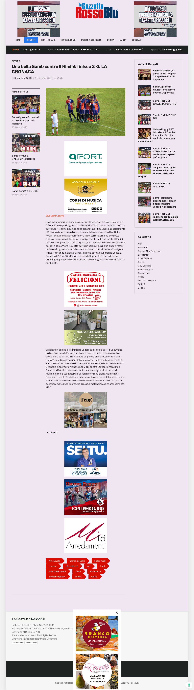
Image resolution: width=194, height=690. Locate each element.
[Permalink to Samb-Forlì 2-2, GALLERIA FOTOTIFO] (26, 143)
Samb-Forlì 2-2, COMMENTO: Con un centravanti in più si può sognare (164, 153)
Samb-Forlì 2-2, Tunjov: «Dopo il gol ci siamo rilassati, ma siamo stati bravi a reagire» (157, 170)
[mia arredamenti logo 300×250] (85, 535)
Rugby (110, 40)
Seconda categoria (147, 280)
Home (18, 40)
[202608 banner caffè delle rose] (97, 671)
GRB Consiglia (144, 266)
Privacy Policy (18, 643)
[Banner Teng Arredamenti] (85, 409)
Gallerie (141, 262)
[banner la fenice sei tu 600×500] (85, 458)
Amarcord (142, 247)
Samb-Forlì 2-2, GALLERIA (161, 185)
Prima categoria (91, 40)
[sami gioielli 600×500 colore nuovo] (85, 327)
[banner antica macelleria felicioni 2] (85, 288)
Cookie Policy (31, 643)
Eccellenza (48, 40)
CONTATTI (137, 40)
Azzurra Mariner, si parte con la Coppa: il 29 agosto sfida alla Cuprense (164, 75)
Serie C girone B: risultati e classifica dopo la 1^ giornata (25, 120)
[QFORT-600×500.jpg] (85, 158)
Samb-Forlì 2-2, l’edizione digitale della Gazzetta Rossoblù (165, 217)
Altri (123, 40)
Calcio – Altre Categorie (149, 251)
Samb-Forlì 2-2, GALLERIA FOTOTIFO (61, 49)
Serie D (141, 288)
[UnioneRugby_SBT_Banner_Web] (85, 497)
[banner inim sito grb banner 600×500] (38, 19)
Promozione (68, 40)
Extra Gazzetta (145, 258)
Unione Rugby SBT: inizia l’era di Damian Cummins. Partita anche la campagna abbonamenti (157, 135)
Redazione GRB (22, 78)
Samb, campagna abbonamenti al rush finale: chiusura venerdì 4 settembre (164, 202)
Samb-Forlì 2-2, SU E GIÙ (113, 49)
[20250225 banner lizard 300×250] (85, 196)
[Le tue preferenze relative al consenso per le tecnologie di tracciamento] (189, 685)
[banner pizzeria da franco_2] (97, 633)
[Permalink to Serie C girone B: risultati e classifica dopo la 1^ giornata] (26, 105)
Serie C (31, 40)
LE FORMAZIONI (55, 215)
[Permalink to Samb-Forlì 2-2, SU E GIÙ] (26, 179)
